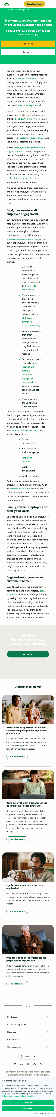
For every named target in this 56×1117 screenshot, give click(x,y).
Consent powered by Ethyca (41, 1113)
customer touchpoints (27, 78)
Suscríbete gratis (34, 4)
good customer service (27, 118)
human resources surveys (25, 430)
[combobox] (28, 1056)
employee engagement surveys (22, 238)
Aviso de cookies (27, 1096)
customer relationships (31, 137)
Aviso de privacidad (11, 1096)
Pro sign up (28, 44)
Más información (17, 756)
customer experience (29, 105)
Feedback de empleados (19, 9)
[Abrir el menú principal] (49, 4)
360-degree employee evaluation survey (31, 321)
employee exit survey (21, 488)
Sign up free (28, 52)
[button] (28, 1017)
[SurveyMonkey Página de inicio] (6, 4)
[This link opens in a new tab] (15, 1064)
